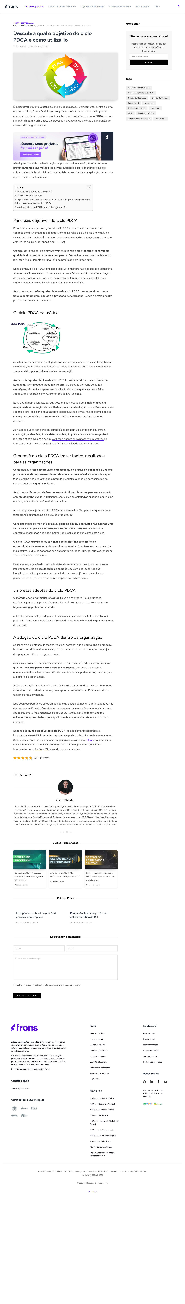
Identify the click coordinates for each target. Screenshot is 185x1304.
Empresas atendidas (151, 1050)
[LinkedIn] (6, 129)
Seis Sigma (160, 118)
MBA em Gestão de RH (99, 1115)
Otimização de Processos (139, 118)
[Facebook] (6, 115)
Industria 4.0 (133, 103)
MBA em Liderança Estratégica (103, 1135)
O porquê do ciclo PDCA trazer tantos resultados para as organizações (53, 199)
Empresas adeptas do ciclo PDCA (34, 203)
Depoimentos (149, 1039)
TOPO (94, 1191)
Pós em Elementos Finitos (101, 1147)
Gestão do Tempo (159, 98)
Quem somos (149, 1033)
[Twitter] (6, 122)
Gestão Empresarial (23, 23)
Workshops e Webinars (99, 1073)
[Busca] (179, 6)
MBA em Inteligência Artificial (102, 1104)
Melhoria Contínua (146, 113)
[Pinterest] (30, 775)
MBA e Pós (94, 1079)
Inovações (149, 103)
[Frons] (11, 6)
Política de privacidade (152, 1062)
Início (15, 25)
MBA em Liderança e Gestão (102, 1109)
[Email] (6, 136)
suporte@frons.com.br (21, 1088)
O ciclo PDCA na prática (29, 195)
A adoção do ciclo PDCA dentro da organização (41, 207)
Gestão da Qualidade (137, 98)
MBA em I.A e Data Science (101, 1130)
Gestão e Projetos (97, 1045)
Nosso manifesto (150, 1045)
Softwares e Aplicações (100, 1068)
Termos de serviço (151, 1056)
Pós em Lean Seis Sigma (100, 1141)
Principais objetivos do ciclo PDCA (34, 191)
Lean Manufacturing (136, 108)
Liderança (155, 108)
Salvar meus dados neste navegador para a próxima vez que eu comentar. (49, 985)
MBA (130, 113)
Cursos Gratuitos (97, 1033)
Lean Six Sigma (96, 1039)
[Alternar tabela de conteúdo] (87, 187)
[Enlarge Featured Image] (65, 76)
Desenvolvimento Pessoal (139, 88)
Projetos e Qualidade (99, 1050)
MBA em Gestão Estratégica (102, 1098)
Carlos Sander (65, 800)
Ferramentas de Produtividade (141, 93)
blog (89, 740)
